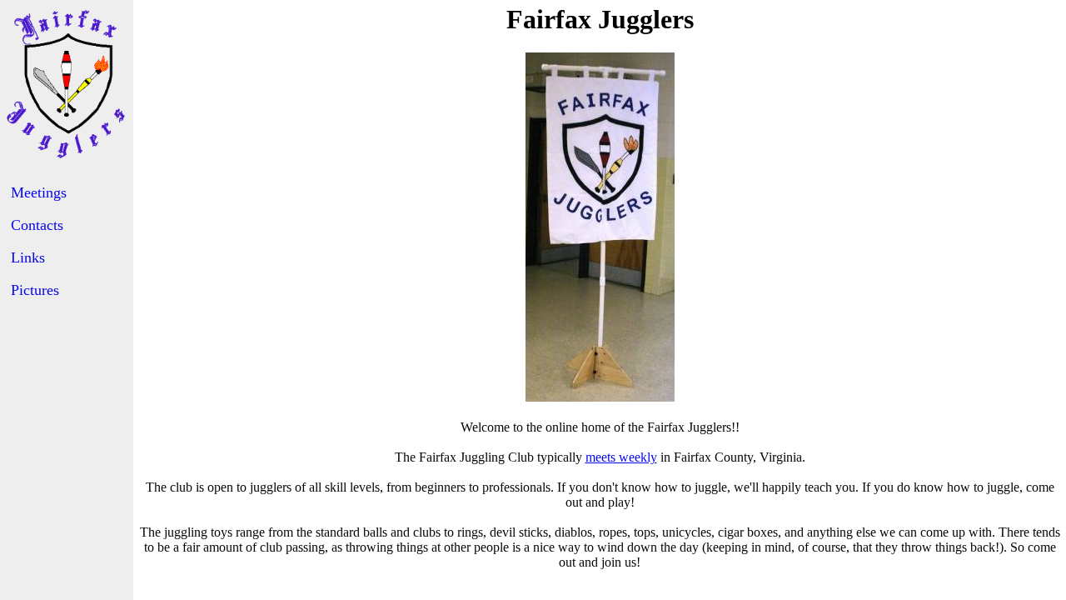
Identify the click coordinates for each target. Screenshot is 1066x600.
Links (28, 257)
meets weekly (621, 457)
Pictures (35, 290)
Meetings (39, 192)
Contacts (37, 225)
